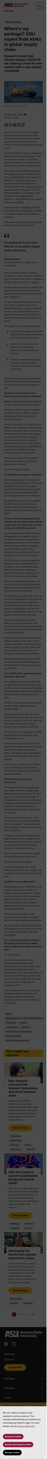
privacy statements (26, 1426)
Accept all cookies (13, 1436)
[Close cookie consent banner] (41, 1413)
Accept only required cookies (18, 1444)
